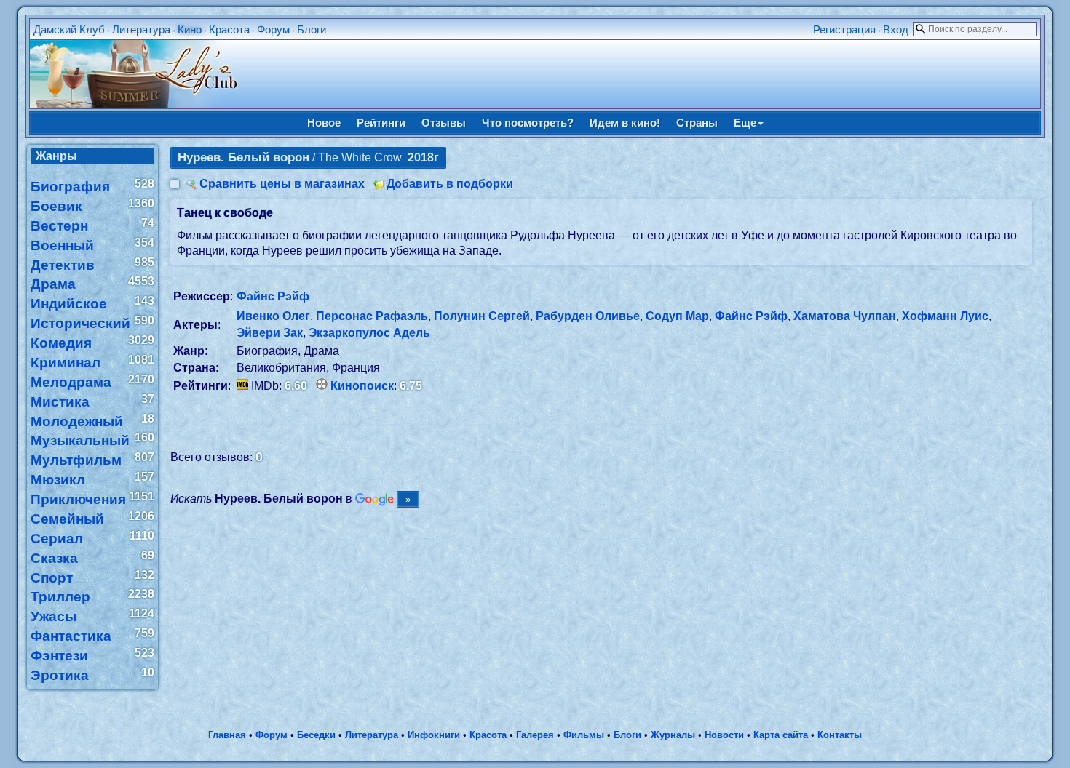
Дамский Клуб (69, 29)
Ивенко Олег (273, 316)
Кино (190, 29)
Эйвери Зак (270, 333)
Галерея (535, 734)
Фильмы (583, 734)
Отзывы (443, 122)
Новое (324, 122)
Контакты (839, 734)
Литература (141, 29)
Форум (273, 29)
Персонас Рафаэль (372, 316)
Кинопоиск (362, 386)
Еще (745, 122)
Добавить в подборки (450, 183)
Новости (724, 734)
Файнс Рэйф (273, 296)
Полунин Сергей (482, 316)
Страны (697, 122)
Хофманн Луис (945, 316)
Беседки (316, 734)
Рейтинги (381, 122)
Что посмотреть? (528, 122)
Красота (229, 29)
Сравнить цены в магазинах (282, 183)
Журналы (673, 734)
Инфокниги (434, 734)
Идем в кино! (625, 122)
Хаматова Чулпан (844, 316)
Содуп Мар (677, 316)
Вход (895, 29)
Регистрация (844, 29)
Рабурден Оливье (588, 316)
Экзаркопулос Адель (369, 333)
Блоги (311, 29)
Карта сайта (780, 734)
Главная (227, 734)
